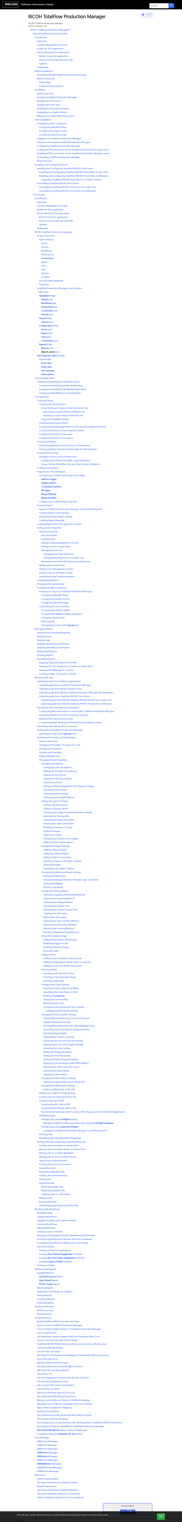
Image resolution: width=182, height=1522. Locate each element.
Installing (57, 97)
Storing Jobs (45, 1179)
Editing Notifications (47, 651)
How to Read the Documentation (53, 52)
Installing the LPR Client (48, 105)
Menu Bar (44, 292)
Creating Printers (45, 401)
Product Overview (45, 236)
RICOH (53, 232)
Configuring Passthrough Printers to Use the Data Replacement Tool (72, 427)
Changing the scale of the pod (60, 625)
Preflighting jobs (47, 1116)
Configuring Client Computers (52, 124)
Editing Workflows (46, 1228)
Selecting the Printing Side (56, 816)
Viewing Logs (43, 640)
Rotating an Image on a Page (57, 827)
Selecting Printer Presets (55, 790)
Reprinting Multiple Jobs (53, 1191)
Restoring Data (44, 161)
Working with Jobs (44, 678)
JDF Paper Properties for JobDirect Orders (57, 1483)
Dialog (50, 356)
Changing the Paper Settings (55, 846)
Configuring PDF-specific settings (61, 1011)
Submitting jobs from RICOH (60, 689)
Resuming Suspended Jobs (52, 1172)
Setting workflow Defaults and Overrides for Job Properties (68, 449)
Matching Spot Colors (53, 1003)
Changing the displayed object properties (61, 614)
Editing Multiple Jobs (49, 756)
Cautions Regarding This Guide (52, 45)
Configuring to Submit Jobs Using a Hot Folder (62, 476)
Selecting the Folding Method (58, 902)
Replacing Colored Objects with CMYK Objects (66, 1063)
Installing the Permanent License (53, 109)
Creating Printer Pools (47, 453)
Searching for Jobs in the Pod (57, 734)
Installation (40, 90)
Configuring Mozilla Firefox (52, 127)
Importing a (64, 412)
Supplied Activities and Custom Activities (57, 1221)
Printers (45, 247)
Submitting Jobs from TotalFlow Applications (59, 681)
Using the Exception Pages (54, 936)
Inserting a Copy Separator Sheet (59, 977)
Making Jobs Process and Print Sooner (57, 1157)
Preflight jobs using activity (59, 1119)
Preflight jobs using (59, 1127)
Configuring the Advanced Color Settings (63, 1007)
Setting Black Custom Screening (58, 1037)
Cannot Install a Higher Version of (69, 1329)
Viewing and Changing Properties (53, 633)
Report (51, 1277)
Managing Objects (44, 629)
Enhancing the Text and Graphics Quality (63, 1045)
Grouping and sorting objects (55, 610)
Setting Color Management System (56, 569)
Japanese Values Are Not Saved (52, 1363)
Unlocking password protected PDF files (58, 1206)
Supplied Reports (45, 1273)
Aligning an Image (52, 835)
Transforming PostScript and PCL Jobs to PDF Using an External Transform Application (83, 1112)
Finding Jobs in (60, 730)
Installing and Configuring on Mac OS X (73, 172)
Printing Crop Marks (53, 887)
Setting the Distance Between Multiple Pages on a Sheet (71, 880)
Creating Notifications (48, 580)
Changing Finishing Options (54, 891)
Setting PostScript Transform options (57, 577)
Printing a (54, 996)
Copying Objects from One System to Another (59, 524)
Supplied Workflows (47, 1217)
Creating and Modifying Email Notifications (58, 382)
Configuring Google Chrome (53, 131)
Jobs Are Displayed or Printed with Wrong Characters (63, 1378)
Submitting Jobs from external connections (58, 708)
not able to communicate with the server (72, 1344)
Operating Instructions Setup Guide (50, 34)
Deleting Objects (45, 655)
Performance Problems (48, 1411)
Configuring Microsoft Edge (53, 135)
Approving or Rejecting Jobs (53, 1161)
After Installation (43, 120)
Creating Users (48, 539)
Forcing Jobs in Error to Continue (55, 1164)
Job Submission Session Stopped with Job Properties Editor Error (68, 1337)
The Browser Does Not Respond (52, 1419)
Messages (47, 1453)
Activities (45, 277)
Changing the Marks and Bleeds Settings (61, 872)
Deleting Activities (46, 1265)
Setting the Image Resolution (57, 1052)
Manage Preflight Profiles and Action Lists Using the (78, 1123)
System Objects (46, 240)
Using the (64, 408)
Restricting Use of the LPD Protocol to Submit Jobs (65, 562)
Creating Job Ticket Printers (52, 404)
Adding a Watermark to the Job (59, 1090)
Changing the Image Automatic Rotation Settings (67, 812)
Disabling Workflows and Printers (53, 648)
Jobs (43, 270)
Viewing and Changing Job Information (56, 738)
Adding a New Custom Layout (58, 842)
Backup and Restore (44, 1307)
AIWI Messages (47, 1445)
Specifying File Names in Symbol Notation (57, 1490)
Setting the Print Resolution (56, 1056)
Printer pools (47, 255)
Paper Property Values (48, 1479)
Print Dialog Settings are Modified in (70, 1426)
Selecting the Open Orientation (58, 824)
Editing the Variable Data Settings (60, 771)
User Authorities (49, 535)
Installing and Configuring (65, 169)
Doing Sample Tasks (44, 378)
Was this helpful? (127, 1506)
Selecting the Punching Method (58, 899)
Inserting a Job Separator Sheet (58, 973)
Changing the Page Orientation (58, 820)
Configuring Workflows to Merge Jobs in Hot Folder (62, 1243)
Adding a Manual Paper (55, 850)
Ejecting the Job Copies (54, 917)
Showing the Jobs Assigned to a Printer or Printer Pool (65, 666)
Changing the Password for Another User (63, 558)
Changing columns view (53, 618)
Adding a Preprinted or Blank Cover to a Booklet (67, 962)
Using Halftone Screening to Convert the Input (66, 1018)
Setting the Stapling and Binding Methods (64, 895)
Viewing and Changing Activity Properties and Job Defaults (66, 1236)
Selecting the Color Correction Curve (61, 1067)
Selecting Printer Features (55, 794)
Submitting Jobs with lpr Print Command (57, 726)
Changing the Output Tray (56, 906)
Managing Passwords (51, 550)
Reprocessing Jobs (48, 1202)
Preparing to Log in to (65, 592)
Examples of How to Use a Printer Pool (58, 457)
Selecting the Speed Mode (56, 1071)
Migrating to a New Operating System (55, 116)
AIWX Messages (47, 1460)
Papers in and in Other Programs (70, 509)
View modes (45, 359)
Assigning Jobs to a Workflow (55, 1194)
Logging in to (59, 139)
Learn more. (115, 1515)
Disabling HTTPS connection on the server (73, 154)
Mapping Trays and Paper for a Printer (58, 663)
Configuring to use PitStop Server (75, 1131)
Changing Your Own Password (58, 554)
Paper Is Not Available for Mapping (54, 1408)
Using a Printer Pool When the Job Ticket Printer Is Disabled (70, 464)
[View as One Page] (144, 15)
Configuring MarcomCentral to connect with (76, 711)
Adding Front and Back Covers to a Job (62, 958)
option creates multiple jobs (62, 1430)
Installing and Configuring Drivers (51, 165)
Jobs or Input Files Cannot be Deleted (55, 1385)
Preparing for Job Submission (51, 472)
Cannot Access (59, 1325)
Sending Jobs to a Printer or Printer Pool (58, 1146)
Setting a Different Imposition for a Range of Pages (68, 786)
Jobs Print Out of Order (48, 1389)
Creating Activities (60, 1254)
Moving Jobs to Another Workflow (56, 1153)
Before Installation (44, 71)
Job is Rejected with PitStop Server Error (56, 1397)
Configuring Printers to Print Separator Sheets (61, 431)
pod (47, 315)
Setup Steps (44, 82)
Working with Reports (45, 1269)
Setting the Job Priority (54, 775)
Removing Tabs (50, 951)
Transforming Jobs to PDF (51, 1101)
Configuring (58, 146)
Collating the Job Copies (55, 914)
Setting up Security (48, 532)
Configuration (42, 397)
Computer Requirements (51, 86)
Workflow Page (44, 1213)
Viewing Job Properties (50, 749)
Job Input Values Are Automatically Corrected (59, 1367)
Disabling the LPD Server (49, 101)
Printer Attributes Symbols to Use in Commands (60, 1498)
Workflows (46, 251)
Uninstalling (58, 157)
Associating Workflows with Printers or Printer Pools (64, 446)
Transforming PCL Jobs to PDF (55, 1104)
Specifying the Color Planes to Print (60, 992)
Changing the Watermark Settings (58, 1086)
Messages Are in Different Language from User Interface (64, 1404)
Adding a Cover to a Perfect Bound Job (62, 966)
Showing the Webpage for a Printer (56, 670)
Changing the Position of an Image (60, 839)
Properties (44, 285)
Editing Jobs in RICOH (57, 1093)
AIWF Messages (47, 1441)
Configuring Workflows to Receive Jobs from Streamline (64, 1239)
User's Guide (39, 195)
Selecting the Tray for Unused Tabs (60, 910)
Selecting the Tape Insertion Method (61, 921)
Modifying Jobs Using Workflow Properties (60, 1138)
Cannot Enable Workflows (50, 1348)
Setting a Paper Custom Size (57, 857)
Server (44, 243)
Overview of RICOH (62, 75)
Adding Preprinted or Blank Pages (60, 940)
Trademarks (42, 67)
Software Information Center (37, 4)
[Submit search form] (171, 5)
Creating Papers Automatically (54, 513)
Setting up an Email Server (52, 565)
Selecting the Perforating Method (59, 925)
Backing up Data (45, 94)
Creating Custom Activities (50, 1232)
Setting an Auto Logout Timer (56, 547)
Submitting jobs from (65, 685)
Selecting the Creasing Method (58, 929)
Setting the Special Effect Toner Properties (64, 1082)
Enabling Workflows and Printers (53, 644)
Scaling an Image (51, 831)
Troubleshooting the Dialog (59, 1434)
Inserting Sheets (49, 970)
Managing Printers (46, 659)
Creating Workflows (47, 1224)
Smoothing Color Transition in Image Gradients (66, 1030)
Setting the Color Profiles (55, 1000)
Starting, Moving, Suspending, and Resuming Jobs (61, 1142)
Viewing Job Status (48, 741)
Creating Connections (47, 468)
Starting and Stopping (63, 142)
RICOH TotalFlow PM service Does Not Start (58, 1322)
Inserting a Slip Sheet (53, 981)
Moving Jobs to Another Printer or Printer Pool (62, 1149)
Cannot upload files (46, 1333)
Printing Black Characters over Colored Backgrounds (69, 1026)
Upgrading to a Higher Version (52, 112)
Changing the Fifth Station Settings (58, 1078)
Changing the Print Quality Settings (58, 1015)
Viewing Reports (45, 1288)
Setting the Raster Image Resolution (61, 1060)
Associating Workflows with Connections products (63, 715)
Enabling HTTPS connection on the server (73, 150)
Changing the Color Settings (55, 985)
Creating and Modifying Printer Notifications (61, 386)
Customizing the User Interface (54, 607)
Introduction (41, 38)
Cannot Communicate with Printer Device (57, 1340)
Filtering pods (48, 622)
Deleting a (63, 416)
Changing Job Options (52, 764)
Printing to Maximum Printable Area (61, 932)
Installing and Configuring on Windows (73, 176)
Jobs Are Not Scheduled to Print (52, 1382)
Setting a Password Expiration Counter (60, 543)
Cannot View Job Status (48, 1352)
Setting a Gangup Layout (55, 809)
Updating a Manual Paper (56, 854)
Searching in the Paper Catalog (58, 869)
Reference (40, 1475)
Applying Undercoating (55, 1075)
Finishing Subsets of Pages (56, 947)
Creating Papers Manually (51, 520)
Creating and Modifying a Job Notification (60, 393)
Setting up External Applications (55, 1251)
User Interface (59, 288)
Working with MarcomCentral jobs (56, 719)
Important (42, 41)
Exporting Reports (46, 1299)
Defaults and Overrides (50, 753)
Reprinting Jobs (46, 1183)
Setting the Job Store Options (57, 779)
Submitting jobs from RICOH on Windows (76, 704)
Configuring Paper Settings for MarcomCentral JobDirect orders (70, 723)
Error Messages (42, 1438)
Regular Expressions (46, 1486)
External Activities (45, 1247)
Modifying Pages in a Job (55, 944)
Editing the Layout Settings (54, 801)
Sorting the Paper (52, 865)
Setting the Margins (53, 884)
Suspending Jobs (47, 1168)
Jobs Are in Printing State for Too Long (56, 1393)
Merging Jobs (45, 1198)
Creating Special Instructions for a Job (57, 1097)
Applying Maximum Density (57, 1022)
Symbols (43, 64)
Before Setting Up (46, 79)
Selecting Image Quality (54, 1033)
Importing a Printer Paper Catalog (55, 517)
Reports (45, 273)
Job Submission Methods (51, 281)
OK (161, 1516)
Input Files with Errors (47, 1359)
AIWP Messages (47, 1449)
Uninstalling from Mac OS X (67, 187)
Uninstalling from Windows (67, 191)
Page (47, 296)
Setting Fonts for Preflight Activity (55, 573)
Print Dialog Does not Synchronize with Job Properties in (79, 1423)
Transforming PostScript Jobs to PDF (58, 1108)
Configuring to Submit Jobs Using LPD (58, 502)
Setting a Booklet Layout (55, 805)
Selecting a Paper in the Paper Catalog (62, 861)
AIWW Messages (47, 1471)
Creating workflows (46, 442)
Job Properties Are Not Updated (53, 1370)
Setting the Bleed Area (54, 876)
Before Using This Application (53, 56)
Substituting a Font (52, 783)
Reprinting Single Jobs (52, 1187)
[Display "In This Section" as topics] (150, 15)
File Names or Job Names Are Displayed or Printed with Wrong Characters (73, 1355)
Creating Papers (44, 505)
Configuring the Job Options (57, 768)
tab (46, 300)
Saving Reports (44, 1295)
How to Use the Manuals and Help (56, 60)
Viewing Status (44, 637)
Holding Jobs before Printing (53, 1176)
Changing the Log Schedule (50, 584)
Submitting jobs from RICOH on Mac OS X (76, 700)
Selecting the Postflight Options (58, 797)
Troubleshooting (43, 1318)
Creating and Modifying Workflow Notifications (62, 389)
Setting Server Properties (49, 528)
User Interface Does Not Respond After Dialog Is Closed (64, 1415)
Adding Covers (48, 955)
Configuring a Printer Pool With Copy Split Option (65, 461)
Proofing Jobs (46, 1134)
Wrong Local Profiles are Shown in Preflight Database (63, 1400)
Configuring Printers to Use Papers (56, 438)
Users (43, 266)
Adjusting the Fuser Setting (56, 1048)
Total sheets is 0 (44, 1374)
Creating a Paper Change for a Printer (57, 674)
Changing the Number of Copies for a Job (59, 745)
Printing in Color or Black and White (61, 988)
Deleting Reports (45, 1303)
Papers (44, 262)
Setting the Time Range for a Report (54, 1292)
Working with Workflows (47, 1209)
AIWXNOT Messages (49, 1468)
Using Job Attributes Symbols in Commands (58, 1494)
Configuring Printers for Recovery (55, 434)
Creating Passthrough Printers (53, 423)
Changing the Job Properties (53, 760)
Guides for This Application (50, 49)
